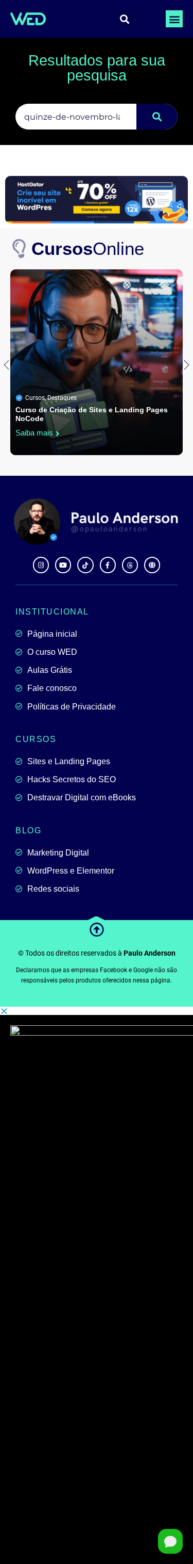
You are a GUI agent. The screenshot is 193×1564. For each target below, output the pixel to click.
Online (87, 248)
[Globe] (152, 565)
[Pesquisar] (157, 117)
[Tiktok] (85, 565)
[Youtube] (63, 565)
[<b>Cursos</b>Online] (19, 249)
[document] (96, 1285)
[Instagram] (41, 565)
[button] (174, 18)
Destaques (62, 397)
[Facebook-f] (108, 565)
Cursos (35, 397)
